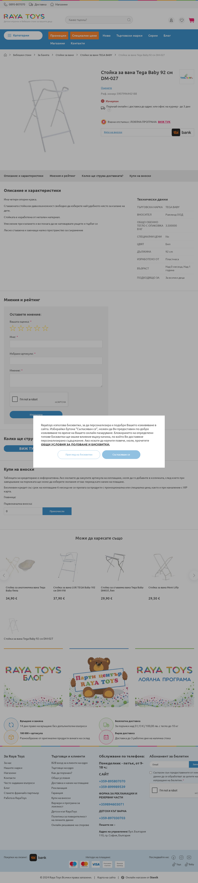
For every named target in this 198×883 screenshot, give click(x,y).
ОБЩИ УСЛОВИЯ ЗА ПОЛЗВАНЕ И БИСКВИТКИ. (75, 444)
